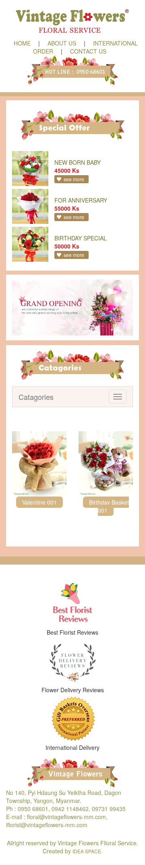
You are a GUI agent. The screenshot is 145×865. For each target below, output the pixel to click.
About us (62, 43)
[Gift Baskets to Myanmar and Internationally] (72, 718)
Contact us (88, 51)
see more (74, 179)
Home (22, 43)
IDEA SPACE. (87, 851)
